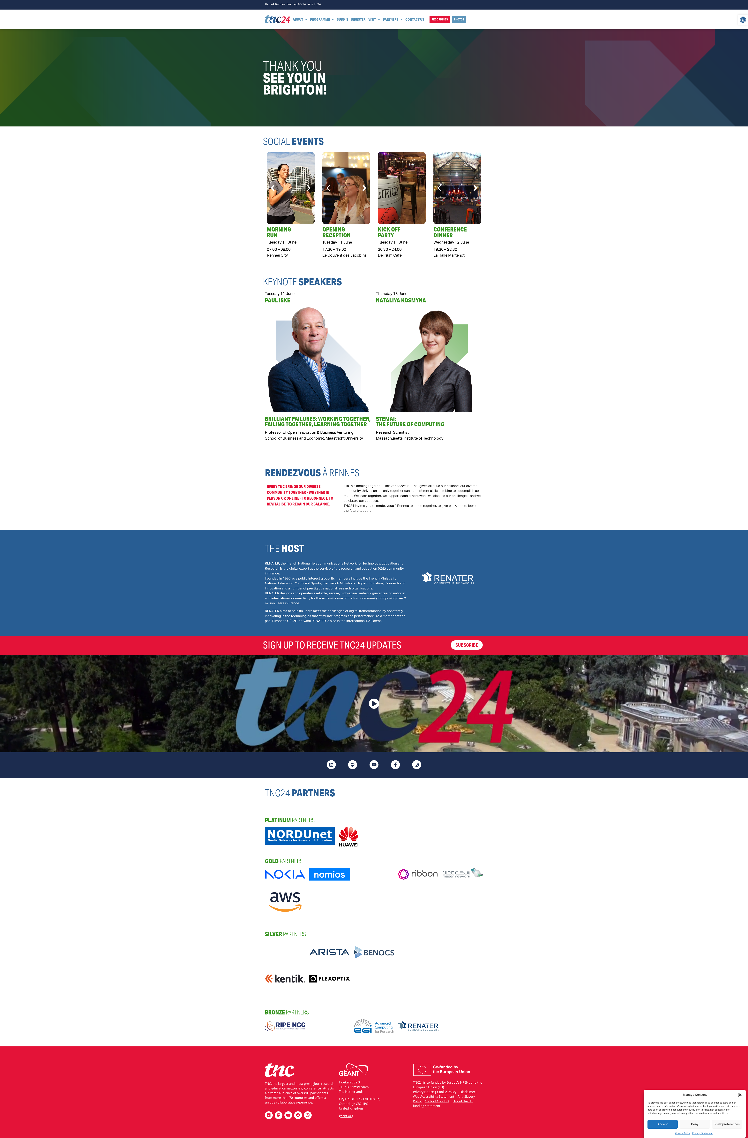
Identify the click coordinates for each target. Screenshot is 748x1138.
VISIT (372, 19)
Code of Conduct (437, 1101)
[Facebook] (298, 1115)
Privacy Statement (702, 1133)
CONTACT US (414, 19)
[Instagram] (308, 1115)
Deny (695, 1124)
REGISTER (358, 19)
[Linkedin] (269, 1115)
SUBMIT (342, 19)
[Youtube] (288, 1115)
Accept (662, 1124)
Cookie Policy (682, 1133)
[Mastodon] (278, 1115)
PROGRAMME (320, 19)
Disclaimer (467, 1092)
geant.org (346, 1116)
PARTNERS (390, 19)
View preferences (727, 1124)
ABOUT (298, 19)
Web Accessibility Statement (433, 1096)
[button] (743, 20)
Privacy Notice (424, 1092)
